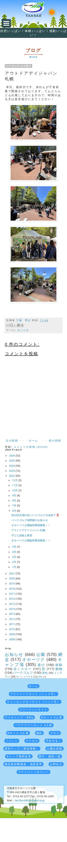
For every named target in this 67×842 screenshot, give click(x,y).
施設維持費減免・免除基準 (23, 764)
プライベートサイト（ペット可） (33, 694)
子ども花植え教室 (21, 535)
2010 (12, 629)
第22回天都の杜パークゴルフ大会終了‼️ (35, 515)
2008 (12, 639)
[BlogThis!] (11, 325)
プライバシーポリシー (33, 772)
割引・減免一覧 (50, 756)
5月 (14, 546)
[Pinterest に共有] (22, 325)
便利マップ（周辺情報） (22, 748)
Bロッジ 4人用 (17, 733)
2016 (12, 598)
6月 (14, 510)
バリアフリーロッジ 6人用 (33, 725)
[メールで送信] (8, 325)
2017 (12, 593)
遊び (41, 665)
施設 (39, 733)
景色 (45, 672)
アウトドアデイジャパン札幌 (28, 530)
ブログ (54, 733)
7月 (14, 505)
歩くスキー (23, 669)
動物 (58, 669)
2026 (12, 455)
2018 (12, 588)
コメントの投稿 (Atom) (31, 446)
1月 (14, 567)
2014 (12, 609)
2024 (12, 465)
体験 (58, 665)
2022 (12, 475)
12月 (15, 480)
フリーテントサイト (33, 709)
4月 (14, 552)
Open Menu (6, 23)
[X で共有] (15, 325)
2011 (12, 624)
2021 (12, 573)
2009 (12, 634)
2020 (12, 578)
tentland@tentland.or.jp (30, 800)
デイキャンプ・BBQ (19, 717)
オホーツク (33, 659)
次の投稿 (12, 440)
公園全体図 (54, 748)
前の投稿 (55, 440)
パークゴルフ (23, 672)
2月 (14, 562)
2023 (12, 470)
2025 (12, 460)
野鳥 (40, 676)
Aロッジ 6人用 (51, 717)
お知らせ (14, 654)
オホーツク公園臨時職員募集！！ (30, 525)
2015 (12, 604)
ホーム (33, 440)
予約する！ (53, 740)
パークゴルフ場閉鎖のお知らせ (29, 520)
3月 (14, 557)
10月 (15, 490)
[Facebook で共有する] (18, 325)
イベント (12, 740)
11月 (15, 485)
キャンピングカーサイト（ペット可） (33, 701)
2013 (12, 614)
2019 (12, 583)
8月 (14, 500)
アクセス (32, 740)
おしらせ (23, 330)
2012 (12, 619)
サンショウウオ (24, 676)
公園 (40, 654)
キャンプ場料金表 (18, 756)
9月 (14, 495)
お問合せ (56, 764)
